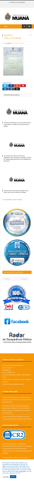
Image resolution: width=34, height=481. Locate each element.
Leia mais (22, 471)
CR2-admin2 (8, 43)
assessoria (22, 446)
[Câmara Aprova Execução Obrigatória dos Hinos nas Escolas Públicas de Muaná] (17, 179)
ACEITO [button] (13, 476)
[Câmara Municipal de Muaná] (17, 16)
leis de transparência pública (19, 451)
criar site (13, 444)
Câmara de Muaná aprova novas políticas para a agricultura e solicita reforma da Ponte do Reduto (17, 124)
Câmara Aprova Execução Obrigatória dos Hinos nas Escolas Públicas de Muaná (16, 191)
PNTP (10, 457)
